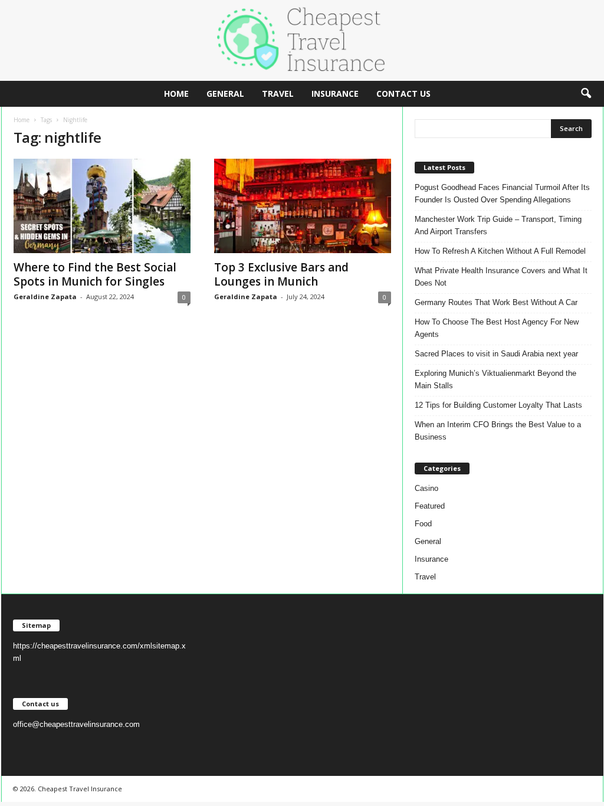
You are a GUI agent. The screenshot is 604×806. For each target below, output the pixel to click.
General (225, 93)
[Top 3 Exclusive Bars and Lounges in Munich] (302, 206)
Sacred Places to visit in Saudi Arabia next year (496, 353)
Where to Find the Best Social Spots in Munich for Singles (95, 274)
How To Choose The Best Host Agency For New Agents (497, 328)
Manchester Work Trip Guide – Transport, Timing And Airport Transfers (498, 225)
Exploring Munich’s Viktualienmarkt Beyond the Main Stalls (495, 379)
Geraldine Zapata (45, 296)
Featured (430, 506)
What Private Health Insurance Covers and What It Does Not (501, 276)
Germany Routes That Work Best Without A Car (496, 302)
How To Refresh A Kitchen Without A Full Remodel (500, 251)
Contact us (403, 93)
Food (423, 523)
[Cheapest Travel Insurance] (302, 40)
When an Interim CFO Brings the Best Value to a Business (498, 430)
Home (176, 93)
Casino (426, 488)
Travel (278, 93)
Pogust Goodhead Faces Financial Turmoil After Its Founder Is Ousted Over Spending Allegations (502, 193)
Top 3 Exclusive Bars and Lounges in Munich (281, 274)
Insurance (335, 93)
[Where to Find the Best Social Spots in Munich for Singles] (102, 206)
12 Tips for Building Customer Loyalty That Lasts (498, 405)
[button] (586, 94)
